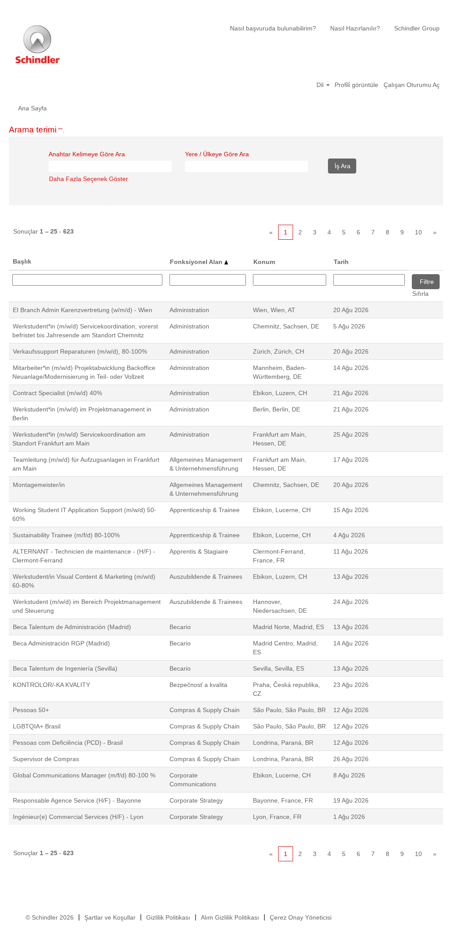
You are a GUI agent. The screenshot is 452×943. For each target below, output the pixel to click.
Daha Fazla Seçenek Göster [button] (88, 178)
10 (418, 232)
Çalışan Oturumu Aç (412, 84)
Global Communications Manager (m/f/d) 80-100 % (84, 775)
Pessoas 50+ (31, 709)
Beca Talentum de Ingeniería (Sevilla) (65, 668)
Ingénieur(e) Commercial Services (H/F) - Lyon (78, 816)
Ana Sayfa (32, 108)
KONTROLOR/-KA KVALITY (51, 684)
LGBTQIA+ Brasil (36, 726)
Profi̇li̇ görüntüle (356, 84)
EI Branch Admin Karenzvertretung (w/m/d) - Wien (82, 309)
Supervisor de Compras (46, 758)
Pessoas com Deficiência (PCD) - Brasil (68, 742)
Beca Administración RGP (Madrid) (61, 643)
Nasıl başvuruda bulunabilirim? (273, 28)
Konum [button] (264, 261)
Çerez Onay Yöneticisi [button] (300, 917)
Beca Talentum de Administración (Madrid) (72, 626)
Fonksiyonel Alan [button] (197, 261)
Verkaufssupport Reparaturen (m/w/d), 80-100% (80, 351)
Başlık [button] (22, 261)
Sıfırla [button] (420, 293)
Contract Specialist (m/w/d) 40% (57, 392)
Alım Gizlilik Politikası (230, 917)
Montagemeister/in (39, 484)
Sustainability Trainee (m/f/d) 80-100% (66, 535)
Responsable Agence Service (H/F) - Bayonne (77, 800)
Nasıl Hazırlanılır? (355, 28)
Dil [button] (320, 84)
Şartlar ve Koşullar (110, 917)
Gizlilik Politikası (168, 917)
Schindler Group (417, 28)
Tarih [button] (341, 261)
